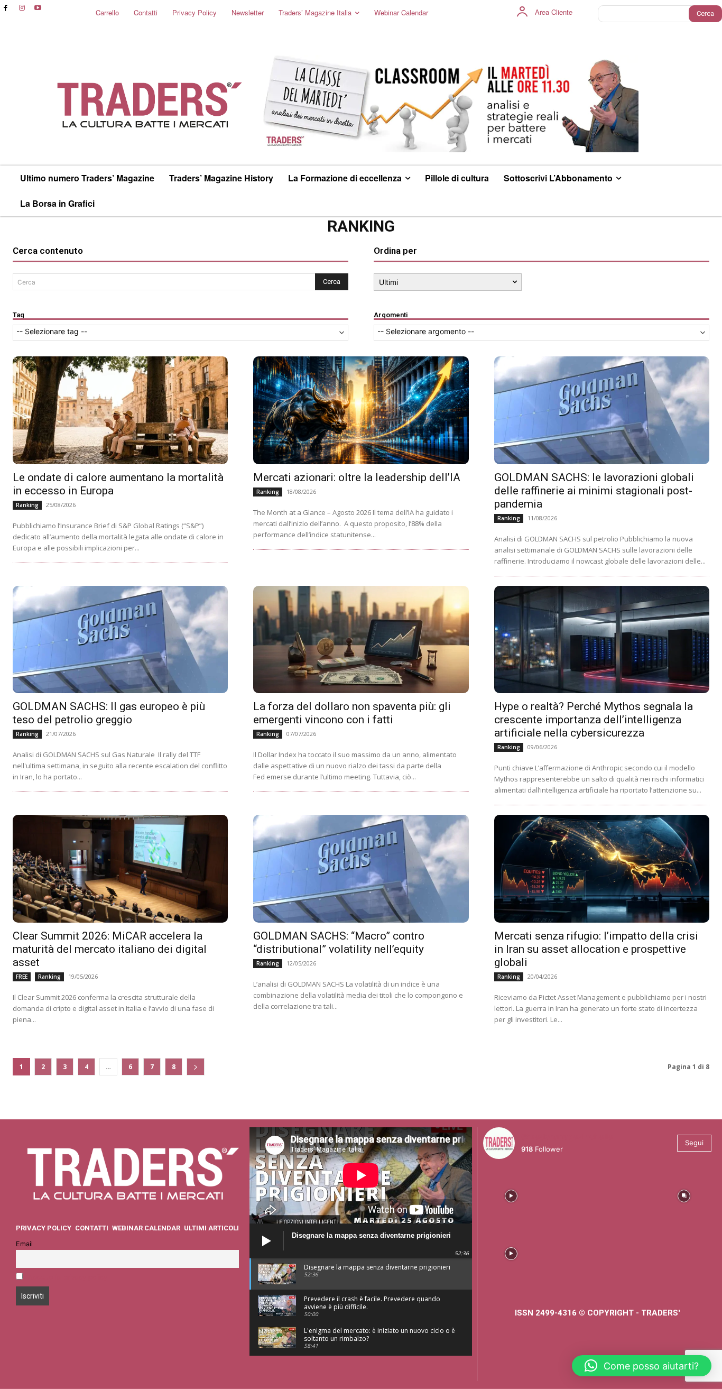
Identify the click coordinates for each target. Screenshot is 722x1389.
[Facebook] (5, 8)
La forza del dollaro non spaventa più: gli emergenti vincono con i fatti (352, 713)
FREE (21, 976)
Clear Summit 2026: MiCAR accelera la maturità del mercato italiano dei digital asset (110, 949)
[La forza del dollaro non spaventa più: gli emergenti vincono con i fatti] (360, 640)
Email (24, 1244)
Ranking (27, 505)
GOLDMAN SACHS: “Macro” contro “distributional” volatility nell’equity (338, 942)
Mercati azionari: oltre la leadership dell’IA (356, 477)
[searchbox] (180, 332)
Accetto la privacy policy (67, 1277)
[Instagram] (21, 8)
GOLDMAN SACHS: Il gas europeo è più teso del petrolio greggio (109, 713)
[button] (641, 1365)
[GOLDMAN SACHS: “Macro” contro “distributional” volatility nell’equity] (360, 869)
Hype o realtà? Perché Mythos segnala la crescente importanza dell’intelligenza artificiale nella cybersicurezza (593, 719)
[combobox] (180, 333)
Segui (694, 1142)
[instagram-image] (511, 1195)
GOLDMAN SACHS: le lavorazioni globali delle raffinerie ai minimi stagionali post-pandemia (594, 490)
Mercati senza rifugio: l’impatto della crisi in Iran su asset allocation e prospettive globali (596, 949)
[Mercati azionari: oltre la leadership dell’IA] (360, 410)
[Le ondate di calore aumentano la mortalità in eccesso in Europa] (120, 410)
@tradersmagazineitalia (567, 1137)
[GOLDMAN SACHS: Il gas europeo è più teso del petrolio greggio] (120, 640)
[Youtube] (38, 8)
